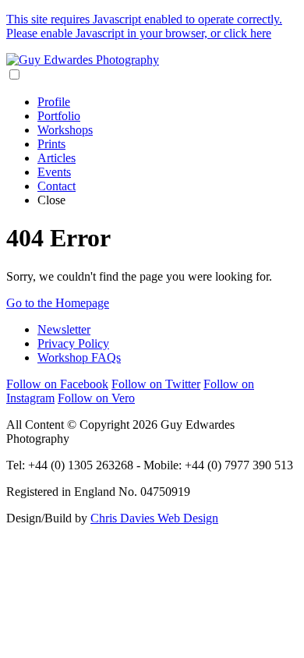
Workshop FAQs (79, 357)
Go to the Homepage (57, 303)
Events (54, 172)
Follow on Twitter (155, 384)
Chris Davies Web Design (154, 518)
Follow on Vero (96, 398)
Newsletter (63, 329)
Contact (56, 186)
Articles (56, 157)
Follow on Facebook (57, 384)
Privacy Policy (73, 343)
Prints (51, 143)
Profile (53, 101)
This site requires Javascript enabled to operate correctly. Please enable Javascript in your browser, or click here (144, 26)
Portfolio (58, 115)
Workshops (65, 129)
